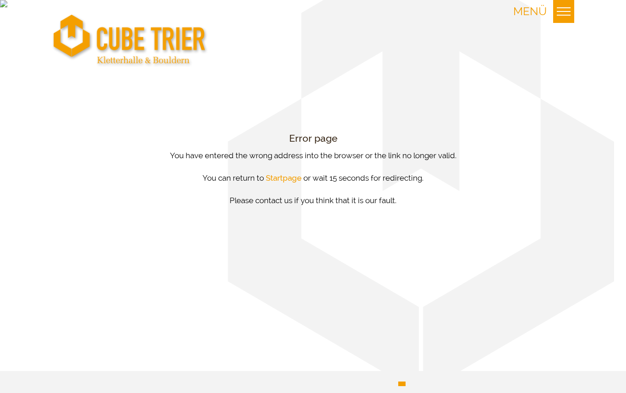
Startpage (284, 178)
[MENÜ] (563, 11)
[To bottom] (130, 40)
